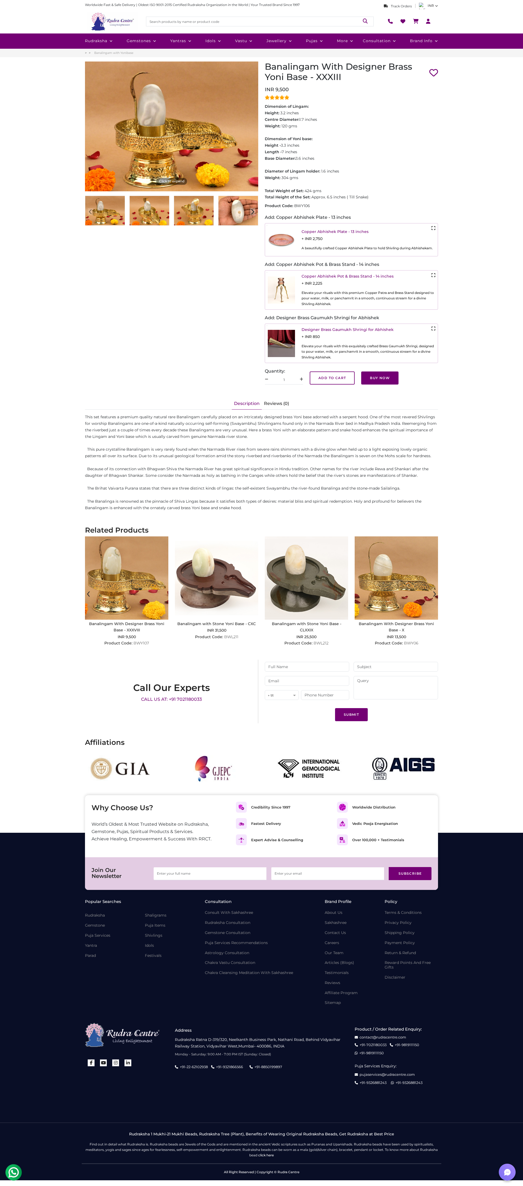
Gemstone (95, 925)
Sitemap (333, 1002)
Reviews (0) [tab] (276, 403)
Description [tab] (247, 403)
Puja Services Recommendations (236, 943)
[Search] (365, 21)
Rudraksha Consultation (227, 922)
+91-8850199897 (268, 1067)
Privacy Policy (398, 922)
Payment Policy (400, 943)
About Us (333, 912)
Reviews (332, 983)
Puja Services (97, 935)
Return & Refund (400, 953)
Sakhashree (335, 922)
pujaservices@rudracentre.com (387, 1075)
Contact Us (335, 932)
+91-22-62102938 (194, 1067)
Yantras (178, 40)
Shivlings (153, 935)
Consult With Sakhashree (229, 912)
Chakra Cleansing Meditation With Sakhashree (249, 972)
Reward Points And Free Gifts (408, 965)
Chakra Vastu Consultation (230, 962)
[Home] (112, 21)
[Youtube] (103, 1062)
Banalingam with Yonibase (113, 53)
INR (431, 6)
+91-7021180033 (373, 1045)
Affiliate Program (341, 993)
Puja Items (155, 925)
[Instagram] (116, 1062)
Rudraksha (96, 40)
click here (266, 1155)
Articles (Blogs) (339, 962)
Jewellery (276, 40)
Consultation (377, 40)
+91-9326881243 (373, 1083)
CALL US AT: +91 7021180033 (171, 699)
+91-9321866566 (229, 1067)
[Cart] (415, 21)
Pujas (312, 40)
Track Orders (401, 6)
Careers (332, 943)
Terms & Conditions (403, 912)
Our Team (334, 953)
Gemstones (139, 40)
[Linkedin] (128, 1062)
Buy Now (380, 378)
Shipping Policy (400, 932)
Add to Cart (332, 378)
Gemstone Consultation (227, 932)
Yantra (91, 945)
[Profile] (428, 21)
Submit (351, 714)
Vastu (241, 40)
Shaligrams (155, 915)
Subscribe (410, 873)
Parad (90, 955)
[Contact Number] (390, 21)
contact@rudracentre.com (383, 1037)
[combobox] (282, 695)
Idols (210, 40)
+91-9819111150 (407, 1045)
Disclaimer (395, 977)
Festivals (153, 955)
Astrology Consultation (227, 953)
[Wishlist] (402, 21)
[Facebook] (91, 1062)
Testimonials (337, 972)
